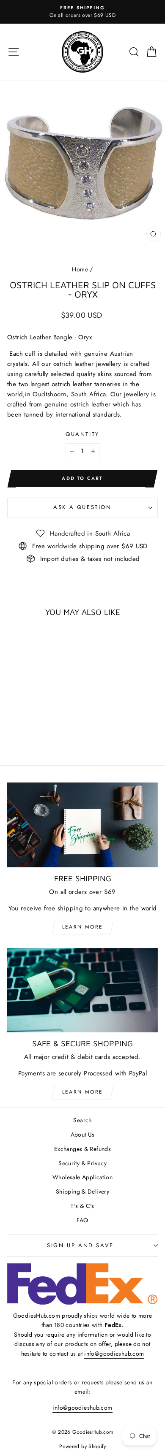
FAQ (82, 1220)
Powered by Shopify (82, 1446)
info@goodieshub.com (114, 1353)
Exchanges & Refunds (82, 1149)
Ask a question (82, 507)
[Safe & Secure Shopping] (82, 990)
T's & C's (82, 1206)
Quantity (82, 434)
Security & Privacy (82, 1163)
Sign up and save (80, 1245)
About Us (83, 1134)
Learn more (82, 927)
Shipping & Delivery (82, 1191)
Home (80, 269)
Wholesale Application (82, 1177)
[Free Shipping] (82, 825)
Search (82, 1120)
